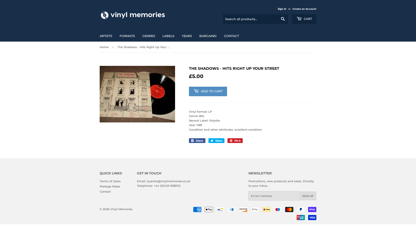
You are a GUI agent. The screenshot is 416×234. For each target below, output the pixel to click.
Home (104, 47)
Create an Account (304, 8)
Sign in (282, 8)
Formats (127, 36)
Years (187, 36)
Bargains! (208, 36)
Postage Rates (110, 186)
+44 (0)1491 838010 (167, 185)
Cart (307, 19)
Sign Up (308, 196)
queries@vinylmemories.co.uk (168, 181)
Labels (168, 36)
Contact (231, 36)
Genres (148, 36)
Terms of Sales (110, 181)
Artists (106, 36)
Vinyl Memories (121, 209)
